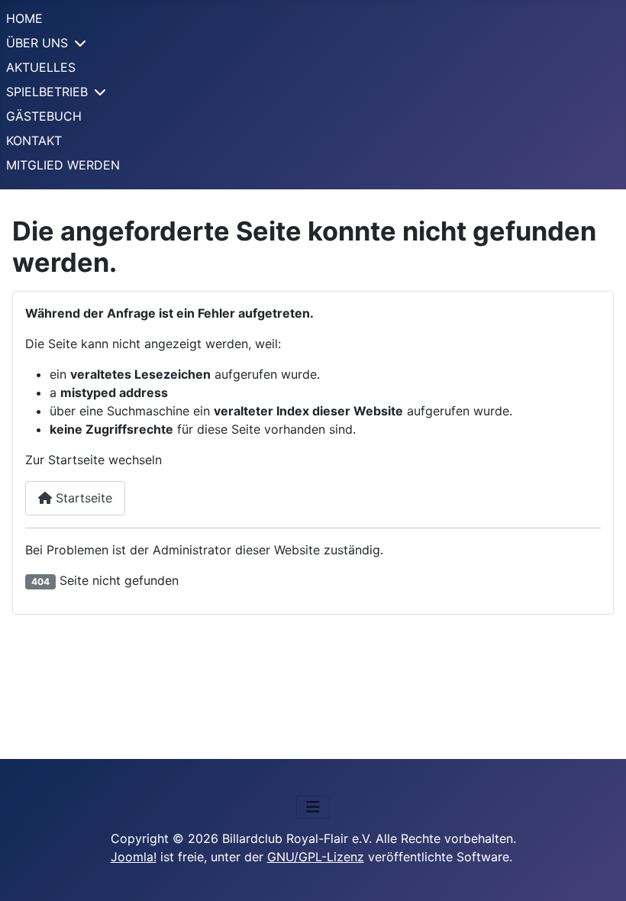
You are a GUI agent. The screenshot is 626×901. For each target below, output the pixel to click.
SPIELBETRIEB (47, 91)
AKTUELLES (41, 67)
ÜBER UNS (37, 42)
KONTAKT (34, 140)
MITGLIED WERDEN (63, 165)
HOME (24, 18)
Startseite (82, 497)
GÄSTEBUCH (44, 116)
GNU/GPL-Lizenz (315, 856)
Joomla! (133, 856)
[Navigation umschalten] (313, 807)
